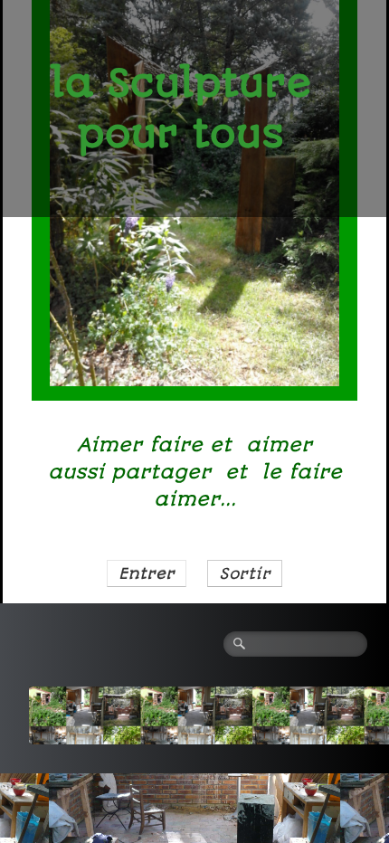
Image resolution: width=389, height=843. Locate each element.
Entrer (147, 573)
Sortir (244, 573)
